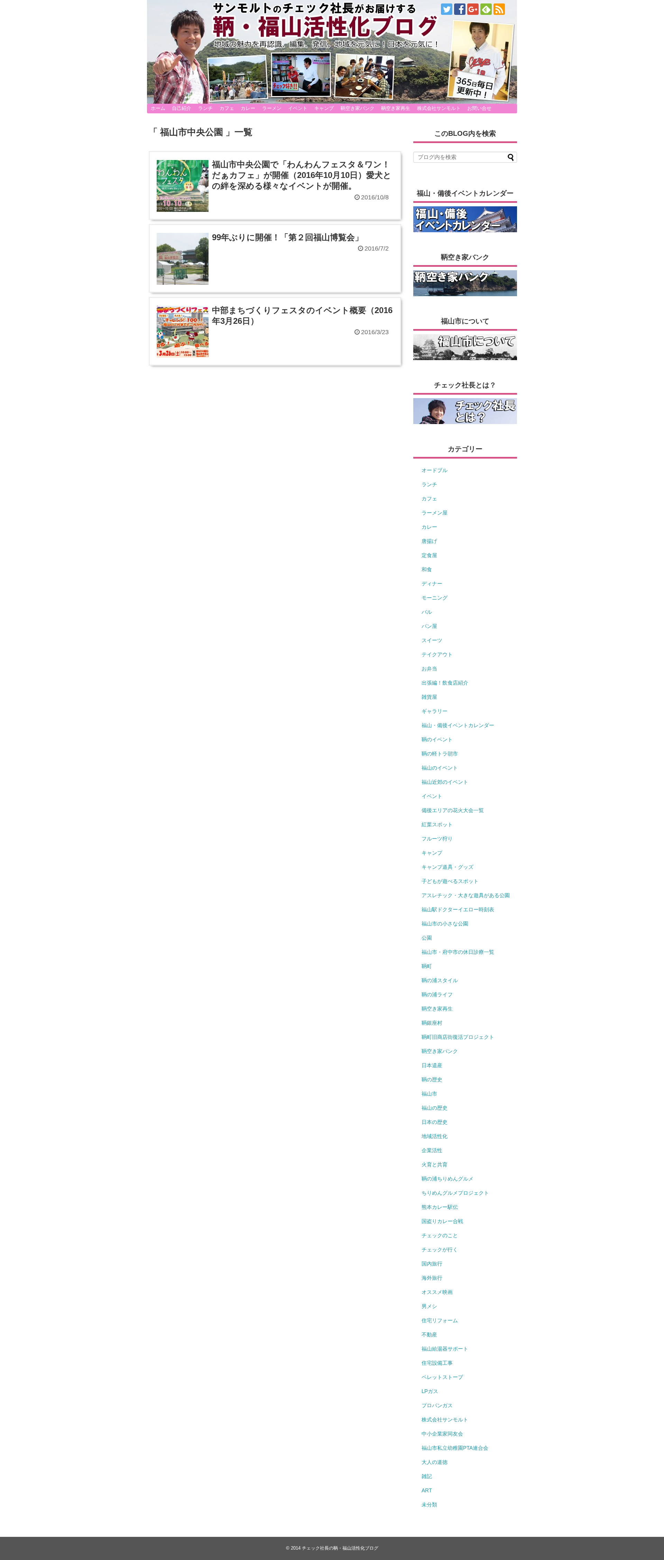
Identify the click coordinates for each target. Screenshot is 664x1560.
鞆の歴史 (432, 1079)
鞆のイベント (437, 739)
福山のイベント (440, 768)
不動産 (429, 1334)
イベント (297, 108)
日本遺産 (432, 1065)
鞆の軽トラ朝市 (440, 753)
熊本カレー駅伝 (440, 1207)
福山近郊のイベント (445, 782)
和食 (427, 569)
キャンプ (324, 108)
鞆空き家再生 (395, 108)
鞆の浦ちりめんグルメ (447, 1179)
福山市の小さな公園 (445, 924)
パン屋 (429, 626)
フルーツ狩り (437, 839)
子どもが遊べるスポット (450, 881)
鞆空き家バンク (358, 108)
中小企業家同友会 (442, 1434)
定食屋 (429, 555)
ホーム (158, 108)
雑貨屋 (429, 697)
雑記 (427, 1476)
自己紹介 (181, 108)
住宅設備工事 (437, 1363)
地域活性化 (435, 1136)
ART (427, 1490)
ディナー (432, 583)
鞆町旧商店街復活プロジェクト (458, 1037)
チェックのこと (440, 1235)
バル (427, 612)
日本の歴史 (435, 1122)
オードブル (435, 470)
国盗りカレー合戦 (442, 1221)
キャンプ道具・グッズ (447, 867)
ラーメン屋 (435, 513)
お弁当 (429, 668)
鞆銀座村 (432, 1023)
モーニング (435, 598)
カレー (248, 108)
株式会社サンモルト (439, 108)
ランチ (205, 108)
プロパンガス (437, 1405)
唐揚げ (429, 541)
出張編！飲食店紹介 (445, 683)
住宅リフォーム (440, 1320)
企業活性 (432, 1150)
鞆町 (427, 966)
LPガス (430, 1391)
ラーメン (272, 108)
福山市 (429, 1094)
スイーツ (432, 640)
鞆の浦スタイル (440, 980)
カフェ (227, 108)
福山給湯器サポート (445, 1349)
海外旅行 (432, 1278)
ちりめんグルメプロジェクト (455, 1193)
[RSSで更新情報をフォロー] (499, 9)
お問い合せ (479, 108)
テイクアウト (437, 654)
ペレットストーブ (442, 1377)
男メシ (429, 1306)
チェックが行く (440, 1249)
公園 (427, 938)
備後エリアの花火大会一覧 (453, 810)
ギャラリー (435, 711)
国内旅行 (432, 1264)
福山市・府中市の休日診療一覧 (458, 952)
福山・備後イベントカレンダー (458, 725)
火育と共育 (435, 1164)
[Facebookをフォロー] (459, 9)
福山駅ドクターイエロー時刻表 (458, 909)
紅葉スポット (437, 824)
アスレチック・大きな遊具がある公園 (466, 895)
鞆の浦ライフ (437, 994)
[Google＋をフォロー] (473, 9)
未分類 (429, 1504)
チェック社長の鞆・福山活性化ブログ (340, 1548)
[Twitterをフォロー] (446, 9)
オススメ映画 (437, 1292)
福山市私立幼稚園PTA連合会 (455, 1448)
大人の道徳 (435, 1462)
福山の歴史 (435, 1108)
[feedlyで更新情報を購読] (486, 9)
